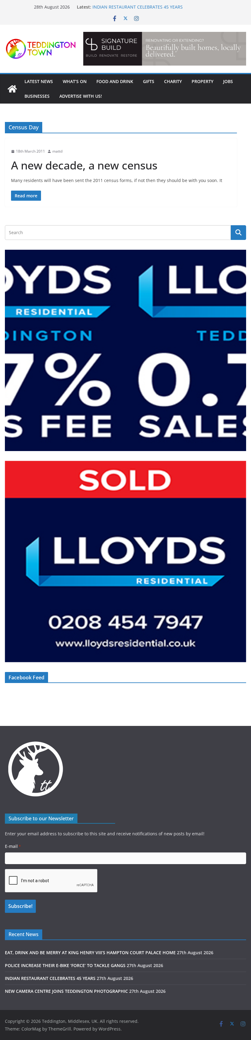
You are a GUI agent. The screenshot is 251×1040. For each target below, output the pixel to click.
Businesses (37, 96)
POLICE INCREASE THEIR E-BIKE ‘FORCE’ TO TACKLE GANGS (65, 965)
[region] (164, 49)
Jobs (228, 81)
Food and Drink (114, 81)
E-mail (13, 846)
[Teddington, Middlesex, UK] (12, 89)
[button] (164, 49)
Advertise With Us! (80, 96)
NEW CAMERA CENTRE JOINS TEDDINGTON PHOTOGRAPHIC (66, 991)
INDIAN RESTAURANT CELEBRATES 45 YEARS (137, 7)
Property (202, 81)
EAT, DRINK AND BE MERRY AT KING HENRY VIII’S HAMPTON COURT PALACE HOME (90, 952)
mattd (57, 151)
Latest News (38, 81)
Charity (173, 81)
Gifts (148, 81)
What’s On (75, 81)
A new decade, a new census (84, 165)
